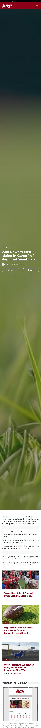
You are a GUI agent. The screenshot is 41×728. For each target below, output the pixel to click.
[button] (11, 270)
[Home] (5, 6)
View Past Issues (20, 722)
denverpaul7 (17, 599)
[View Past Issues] (20, 704)
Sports (6, 248)
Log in (38, 1)
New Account (33, 1)
